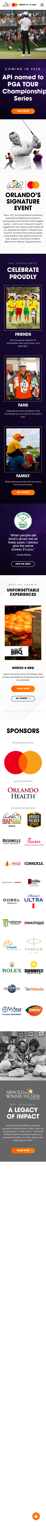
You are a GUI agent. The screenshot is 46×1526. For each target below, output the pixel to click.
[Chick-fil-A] (34, 842)
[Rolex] (12, 967)
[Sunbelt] (34, 967)
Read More (23, 111)
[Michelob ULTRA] (34, 901)
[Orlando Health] (23, 793)
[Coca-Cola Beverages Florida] (12, 864)
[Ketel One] (34, 882)
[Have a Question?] (36, 1516)
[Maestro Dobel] (12, 901)
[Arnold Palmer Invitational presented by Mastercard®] (10, 5)
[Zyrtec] (34, 1011)
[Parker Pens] (34, 945)
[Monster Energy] (12, 923)
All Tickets (21, 699)
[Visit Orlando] (34, 989)
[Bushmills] (12, 842)
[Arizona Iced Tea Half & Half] (12, 820)
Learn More (23, 689)
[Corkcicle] (34, 863)
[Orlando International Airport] (12, 945)
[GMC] (12, 882)
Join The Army (23, 564)
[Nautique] (34, 923)
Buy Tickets (23, 492)
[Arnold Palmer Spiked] (34, 820)
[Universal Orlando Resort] (12, 989)
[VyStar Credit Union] (12, 1010)
